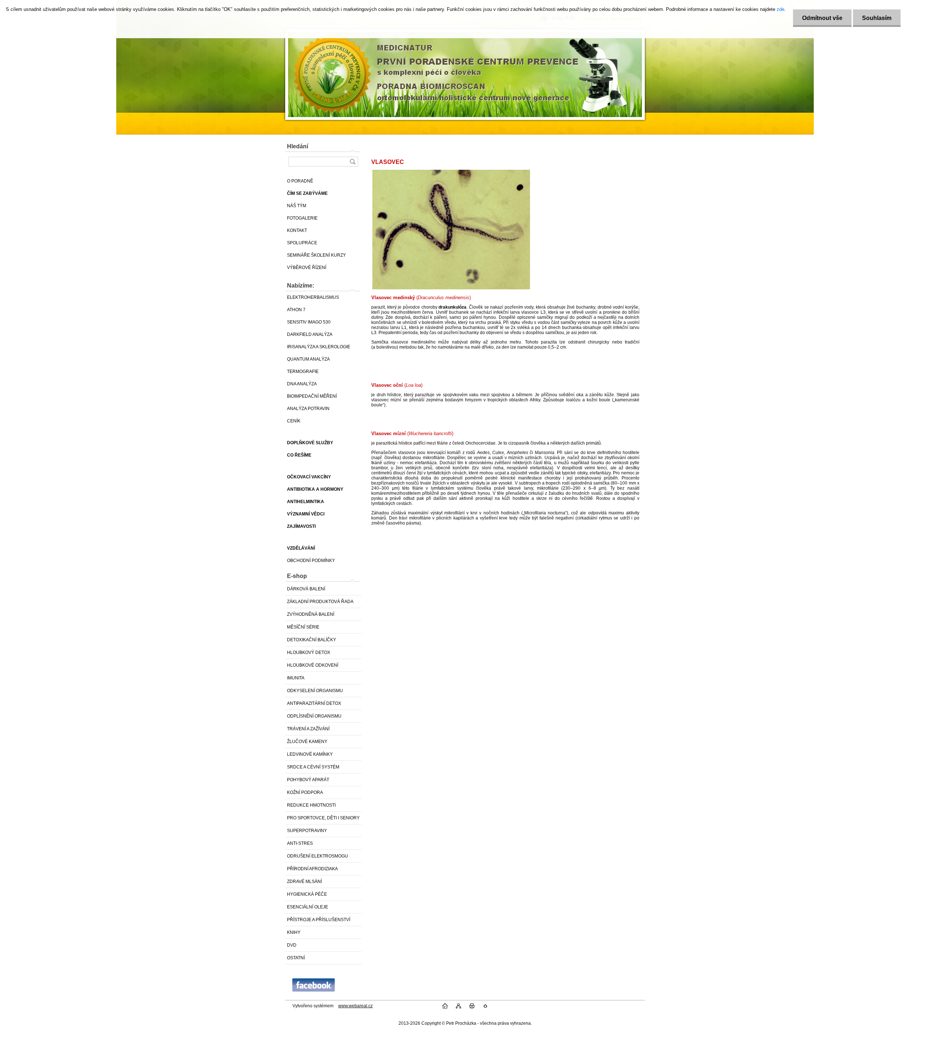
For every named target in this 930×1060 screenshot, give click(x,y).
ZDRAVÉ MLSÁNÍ (304, 881)
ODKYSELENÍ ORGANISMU (315, 690)
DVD (291, 945)
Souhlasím (876, 18)
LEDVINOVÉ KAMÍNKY (310, 754)
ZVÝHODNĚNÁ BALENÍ (310, 614)
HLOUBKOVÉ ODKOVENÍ (312, 665)
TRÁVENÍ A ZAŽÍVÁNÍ (308, 728)
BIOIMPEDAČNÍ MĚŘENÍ (312, 396)
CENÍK (293, 420)
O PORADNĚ (300, 181)
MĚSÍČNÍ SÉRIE (303, 627)
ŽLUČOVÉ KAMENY (307, 741)
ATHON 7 (296, 309)
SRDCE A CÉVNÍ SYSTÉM (313, 767)
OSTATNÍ (296, 957)
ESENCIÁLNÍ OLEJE (307, 907)
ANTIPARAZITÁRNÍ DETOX (314, 703)
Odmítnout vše (822, 18)
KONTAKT (297, 230)
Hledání (297, 146)
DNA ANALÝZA (302, 383)
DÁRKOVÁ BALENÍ (306, 588)
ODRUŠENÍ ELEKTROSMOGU (317, 856)
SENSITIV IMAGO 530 (309, 322)
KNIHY (293, 932)
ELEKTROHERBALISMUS (313, 297)
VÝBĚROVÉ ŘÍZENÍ (306, 267)
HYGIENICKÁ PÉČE (307, 894)
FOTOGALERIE (302, 218)
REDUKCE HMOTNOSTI (311, 805)
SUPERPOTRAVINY (307, 830)
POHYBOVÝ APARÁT (308, 779)
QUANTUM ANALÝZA (308, 359)
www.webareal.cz (355, 1005)
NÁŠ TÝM (296, 205)
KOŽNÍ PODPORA (305, 792)
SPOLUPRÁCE (302, 242)
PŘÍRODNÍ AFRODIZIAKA (312, 868)
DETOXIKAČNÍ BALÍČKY (311, 639)
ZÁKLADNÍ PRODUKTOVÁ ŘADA (320, 601)
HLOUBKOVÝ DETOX (308, 652)
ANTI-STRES (300, 843)
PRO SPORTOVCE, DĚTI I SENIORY (323, 817)
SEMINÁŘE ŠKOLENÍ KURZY (316, 255)
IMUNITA (295, 677)
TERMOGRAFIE (303, 371)
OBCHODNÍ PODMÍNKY (311, 560)
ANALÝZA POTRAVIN (308, 408)
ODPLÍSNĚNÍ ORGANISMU (314, 716)
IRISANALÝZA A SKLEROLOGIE (318, 346)
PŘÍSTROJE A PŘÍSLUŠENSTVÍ (318, 919)
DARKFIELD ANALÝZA (309, 334)
